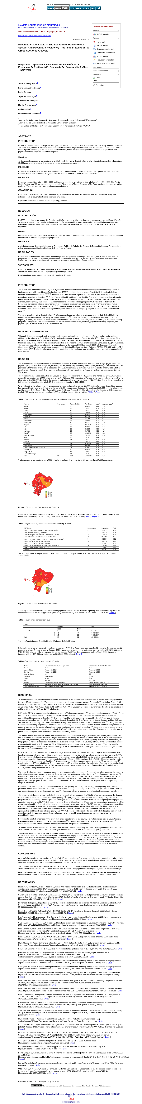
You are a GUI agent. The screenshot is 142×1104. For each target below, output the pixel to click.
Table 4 (79, 654)
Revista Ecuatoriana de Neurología (39, 24)
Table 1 (91, 392)
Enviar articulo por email (106, 63)
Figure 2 (95, 516)
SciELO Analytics (103, 34)
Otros (98, 78)
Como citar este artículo (106, 53)
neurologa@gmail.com (71, 1102)
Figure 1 (99, 392)
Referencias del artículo (106, 49)
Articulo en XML (103, 46)
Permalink (100, 85)
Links (80, 891)
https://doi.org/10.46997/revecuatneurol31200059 (34, 36)
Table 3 (112, 613)
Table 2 (88, 516)
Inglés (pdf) (101, 42)
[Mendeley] (94, 78)
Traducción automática (105, 60)
